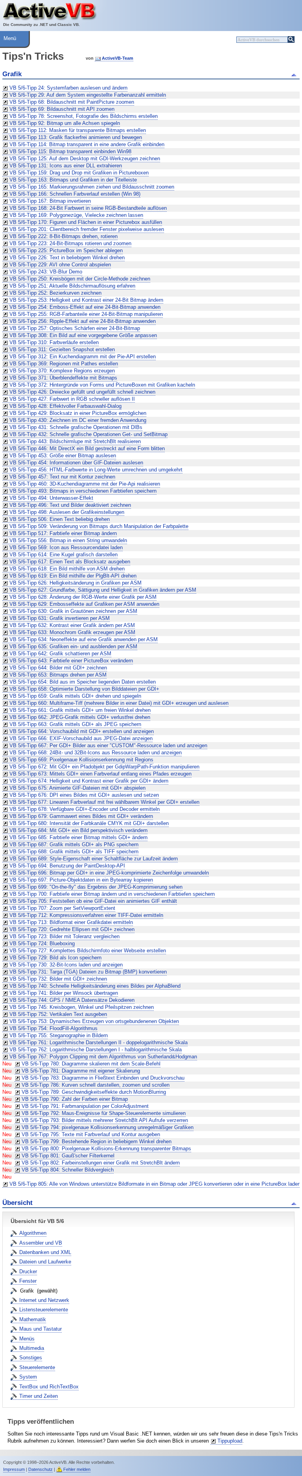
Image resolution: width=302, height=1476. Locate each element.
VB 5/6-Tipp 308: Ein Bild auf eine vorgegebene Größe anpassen (83, 335)
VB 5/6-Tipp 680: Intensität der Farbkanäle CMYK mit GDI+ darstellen (89, 823)
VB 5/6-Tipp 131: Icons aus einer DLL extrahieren (65, 166)
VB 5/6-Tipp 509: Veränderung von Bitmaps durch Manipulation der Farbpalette (98, 526)
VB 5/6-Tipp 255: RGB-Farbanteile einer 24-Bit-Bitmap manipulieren (86, 314)
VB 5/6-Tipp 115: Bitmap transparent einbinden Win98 (70, 151)
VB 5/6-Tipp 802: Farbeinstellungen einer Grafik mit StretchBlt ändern (101, 1163)
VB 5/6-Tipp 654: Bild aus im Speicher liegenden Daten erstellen (82, 682)
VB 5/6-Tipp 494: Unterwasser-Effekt (51, 498)
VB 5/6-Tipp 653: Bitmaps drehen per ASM (58, 675)
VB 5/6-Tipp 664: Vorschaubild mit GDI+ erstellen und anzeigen (81, 731)
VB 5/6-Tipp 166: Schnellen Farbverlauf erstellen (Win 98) (74, 194)
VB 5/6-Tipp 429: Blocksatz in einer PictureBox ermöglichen (77, 413)
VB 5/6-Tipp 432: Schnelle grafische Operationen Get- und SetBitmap (88, 434)
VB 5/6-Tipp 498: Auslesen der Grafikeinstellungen (66, 512)
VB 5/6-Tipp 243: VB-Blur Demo (45, 272)
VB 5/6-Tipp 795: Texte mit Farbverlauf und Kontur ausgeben (91, 1134)
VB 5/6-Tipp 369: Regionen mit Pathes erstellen (63, 364)
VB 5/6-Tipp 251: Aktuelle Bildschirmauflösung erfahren (72, 286)
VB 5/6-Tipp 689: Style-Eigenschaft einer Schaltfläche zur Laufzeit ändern (93, 859)
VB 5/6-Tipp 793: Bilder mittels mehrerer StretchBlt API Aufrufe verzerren (105, 1120)
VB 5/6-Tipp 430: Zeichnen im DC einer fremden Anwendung (77, 420)
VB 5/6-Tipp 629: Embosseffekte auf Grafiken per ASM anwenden (84, 604)
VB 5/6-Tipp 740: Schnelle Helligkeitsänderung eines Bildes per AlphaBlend (94, 986)
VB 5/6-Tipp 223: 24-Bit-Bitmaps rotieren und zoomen (70, 243)
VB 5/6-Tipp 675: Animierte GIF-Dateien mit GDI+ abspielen (77, 788)
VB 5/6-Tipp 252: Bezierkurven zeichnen (55, 293)
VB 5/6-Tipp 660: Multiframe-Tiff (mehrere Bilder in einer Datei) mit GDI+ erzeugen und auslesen (118, 703)
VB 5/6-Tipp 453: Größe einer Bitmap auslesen (62, 455)
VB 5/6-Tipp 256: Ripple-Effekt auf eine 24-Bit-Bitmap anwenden (82, 321)
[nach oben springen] (295, 74)
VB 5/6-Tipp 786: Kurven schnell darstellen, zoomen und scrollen (95, 1085)
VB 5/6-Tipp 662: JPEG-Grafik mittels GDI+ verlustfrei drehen (79, 717)
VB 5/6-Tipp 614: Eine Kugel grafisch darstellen (63, 554)
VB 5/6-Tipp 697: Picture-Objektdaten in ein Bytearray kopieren (81, 880)
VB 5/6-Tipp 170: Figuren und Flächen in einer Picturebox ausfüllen (85, 222)
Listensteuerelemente (43, 1310)
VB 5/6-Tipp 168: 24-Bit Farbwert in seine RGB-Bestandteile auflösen (88, 208)
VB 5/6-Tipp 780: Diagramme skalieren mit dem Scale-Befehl (91, 1064)
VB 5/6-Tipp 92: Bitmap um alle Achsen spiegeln (64, 123)
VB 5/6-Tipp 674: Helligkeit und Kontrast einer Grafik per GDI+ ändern (88, 781)
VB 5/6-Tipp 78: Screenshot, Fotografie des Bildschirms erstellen (83, 116)
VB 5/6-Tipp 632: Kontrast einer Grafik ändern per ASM (72, 625)
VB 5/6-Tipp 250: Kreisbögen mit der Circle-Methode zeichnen (79, 279)
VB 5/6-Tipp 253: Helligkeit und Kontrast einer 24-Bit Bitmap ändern (86, 300)
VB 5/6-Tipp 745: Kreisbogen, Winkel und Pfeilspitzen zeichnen (81, 1007)
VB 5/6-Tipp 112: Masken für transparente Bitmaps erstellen (77, 130)
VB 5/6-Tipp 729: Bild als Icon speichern (55, 958)
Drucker (28, 1271)
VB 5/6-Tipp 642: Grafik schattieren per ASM (60, 653)
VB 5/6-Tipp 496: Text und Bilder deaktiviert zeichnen (70, 505)
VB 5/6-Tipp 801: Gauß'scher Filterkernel (68, 1156)
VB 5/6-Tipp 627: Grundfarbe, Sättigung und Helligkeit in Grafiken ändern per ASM (102, 590)
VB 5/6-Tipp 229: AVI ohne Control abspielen (60, 265)
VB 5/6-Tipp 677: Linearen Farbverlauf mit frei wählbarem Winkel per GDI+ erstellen (104, 802)
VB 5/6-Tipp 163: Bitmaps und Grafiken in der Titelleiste (73, 180)
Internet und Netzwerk (44, 1300)
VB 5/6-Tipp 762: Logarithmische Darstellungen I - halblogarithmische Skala (95, 1049)
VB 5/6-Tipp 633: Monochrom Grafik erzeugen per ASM (72, 632)
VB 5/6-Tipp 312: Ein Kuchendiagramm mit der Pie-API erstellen (82, 356)
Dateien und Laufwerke (45, 1262)
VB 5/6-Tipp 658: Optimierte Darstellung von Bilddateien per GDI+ (84, 689)
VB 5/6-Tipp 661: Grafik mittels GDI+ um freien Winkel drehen (80, 710)
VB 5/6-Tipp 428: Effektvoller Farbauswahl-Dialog (65, 406)
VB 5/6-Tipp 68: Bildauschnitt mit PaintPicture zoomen (71, 102)
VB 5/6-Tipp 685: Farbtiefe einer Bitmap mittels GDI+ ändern (78, 837)
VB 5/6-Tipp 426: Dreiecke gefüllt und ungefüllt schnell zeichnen (82, 392)
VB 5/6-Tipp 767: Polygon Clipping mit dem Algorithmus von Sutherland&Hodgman (103, 1057)
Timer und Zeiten (38, 1396)
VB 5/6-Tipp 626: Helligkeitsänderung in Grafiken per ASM (75, 583)
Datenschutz (40, 1469)
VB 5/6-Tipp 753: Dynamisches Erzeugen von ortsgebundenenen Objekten (94, 1021)
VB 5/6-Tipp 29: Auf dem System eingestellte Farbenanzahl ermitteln (87, 95)
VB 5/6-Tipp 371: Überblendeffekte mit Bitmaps (63, 378)
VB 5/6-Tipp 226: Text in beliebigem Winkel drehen (67, 257)
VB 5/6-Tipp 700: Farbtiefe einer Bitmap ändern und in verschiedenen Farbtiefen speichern (112, 894)
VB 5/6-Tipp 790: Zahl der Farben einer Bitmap (75, 1099)
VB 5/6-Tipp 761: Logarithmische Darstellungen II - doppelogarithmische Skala (98, 1042)
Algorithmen (32, 1233)
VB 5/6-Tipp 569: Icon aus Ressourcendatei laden (66, 547)
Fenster (28, 1281)
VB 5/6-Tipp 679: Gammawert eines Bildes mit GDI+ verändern (81, 816)
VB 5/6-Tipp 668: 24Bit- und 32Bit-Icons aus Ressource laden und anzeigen (95, 752)
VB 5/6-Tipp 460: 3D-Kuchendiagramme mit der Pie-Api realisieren (84, 484)
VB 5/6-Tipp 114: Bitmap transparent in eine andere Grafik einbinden (86, 144)
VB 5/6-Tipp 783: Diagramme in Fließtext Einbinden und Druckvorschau (103, 1078)
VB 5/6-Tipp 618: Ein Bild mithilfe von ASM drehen (67, 569)
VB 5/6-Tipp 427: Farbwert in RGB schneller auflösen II (72, 399)
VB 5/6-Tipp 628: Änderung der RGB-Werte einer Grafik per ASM (83, 597)
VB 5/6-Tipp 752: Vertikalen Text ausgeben (58, 1014)
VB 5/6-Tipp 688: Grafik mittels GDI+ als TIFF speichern (73, 851)
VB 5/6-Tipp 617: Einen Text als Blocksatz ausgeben (69, 562)
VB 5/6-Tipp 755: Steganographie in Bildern (58, 1035)
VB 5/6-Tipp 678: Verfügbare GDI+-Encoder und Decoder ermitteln (84, 809)
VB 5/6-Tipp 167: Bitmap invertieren (50, 201)
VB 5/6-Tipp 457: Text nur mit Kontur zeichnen (62, 477)
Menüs (27, 1339)
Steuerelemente (37, 1367)
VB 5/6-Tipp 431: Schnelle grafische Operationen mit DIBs (75, 427)
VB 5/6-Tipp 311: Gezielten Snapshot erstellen (62, 349)
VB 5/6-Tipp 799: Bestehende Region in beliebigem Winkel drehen (96, 1141)
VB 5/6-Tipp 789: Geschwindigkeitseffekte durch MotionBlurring (94, 1092)
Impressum (14, 1469)
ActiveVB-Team (117, 58)
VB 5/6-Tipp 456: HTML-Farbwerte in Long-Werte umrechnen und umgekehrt (95, 470)
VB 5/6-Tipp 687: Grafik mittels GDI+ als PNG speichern (73, 844)
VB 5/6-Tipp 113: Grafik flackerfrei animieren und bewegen (75, 137)
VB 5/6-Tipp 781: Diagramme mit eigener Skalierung (81, 1071)
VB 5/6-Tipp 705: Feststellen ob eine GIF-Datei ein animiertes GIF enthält (93, 901)
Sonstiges (30, 1357)
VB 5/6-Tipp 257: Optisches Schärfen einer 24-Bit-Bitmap (74, 328)
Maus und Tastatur (40, 1329)
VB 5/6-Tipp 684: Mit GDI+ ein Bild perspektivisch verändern (78, 830)
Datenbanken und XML (45, 1252)
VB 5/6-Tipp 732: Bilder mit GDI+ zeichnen (58, 979)
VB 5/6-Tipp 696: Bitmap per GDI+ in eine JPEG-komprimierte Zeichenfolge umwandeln (109, 873)
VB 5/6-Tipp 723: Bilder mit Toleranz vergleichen (64, 936)
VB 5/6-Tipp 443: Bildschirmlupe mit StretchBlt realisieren (75, 441)
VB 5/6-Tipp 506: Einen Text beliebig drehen (59, 519)
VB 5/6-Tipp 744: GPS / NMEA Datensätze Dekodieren (71, 1000)
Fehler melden (76, 1469)
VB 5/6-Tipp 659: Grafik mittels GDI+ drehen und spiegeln (75, 696)
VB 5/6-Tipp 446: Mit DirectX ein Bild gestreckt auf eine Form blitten (87, 448)
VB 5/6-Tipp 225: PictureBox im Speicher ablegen (66, 250)
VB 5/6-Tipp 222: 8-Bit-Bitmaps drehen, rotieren (63, 236)
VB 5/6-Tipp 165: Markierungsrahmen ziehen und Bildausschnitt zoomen (91, 187)
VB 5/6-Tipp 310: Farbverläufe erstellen (54, 342)
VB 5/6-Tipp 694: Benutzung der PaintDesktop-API (67, 866)
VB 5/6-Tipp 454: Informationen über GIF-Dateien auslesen (76, 463)
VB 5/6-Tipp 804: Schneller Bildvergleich (68, 1170)
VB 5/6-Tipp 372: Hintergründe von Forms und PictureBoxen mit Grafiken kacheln (102, 385)
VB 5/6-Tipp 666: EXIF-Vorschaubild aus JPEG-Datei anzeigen (81, 738)
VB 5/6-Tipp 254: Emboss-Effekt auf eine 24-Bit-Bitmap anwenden (84, 307)
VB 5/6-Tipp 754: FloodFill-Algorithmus (53, 1028)
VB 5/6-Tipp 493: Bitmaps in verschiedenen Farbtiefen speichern (83, 491)
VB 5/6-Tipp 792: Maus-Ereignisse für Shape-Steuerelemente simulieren (104, 1113)
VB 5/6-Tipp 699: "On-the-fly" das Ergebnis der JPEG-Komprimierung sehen (95, 887)
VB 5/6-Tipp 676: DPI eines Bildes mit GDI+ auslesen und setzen (84, 795)
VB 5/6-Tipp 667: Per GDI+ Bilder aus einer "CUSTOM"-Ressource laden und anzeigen (108, 745)
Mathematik (32, 1319)
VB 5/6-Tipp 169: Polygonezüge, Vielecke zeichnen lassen (76, 215)
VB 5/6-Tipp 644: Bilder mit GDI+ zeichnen (58, 668)
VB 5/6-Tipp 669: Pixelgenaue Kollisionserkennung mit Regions (81, 760)
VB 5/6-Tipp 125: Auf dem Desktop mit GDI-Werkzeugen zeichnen (84, 158)
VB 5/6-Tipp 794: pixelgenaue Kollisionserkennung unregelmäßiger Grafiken (107, 1127)
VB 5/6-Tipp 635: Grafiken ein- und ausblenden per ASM (73, 646)
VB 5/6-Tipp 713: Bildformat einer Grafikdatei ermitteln (71, 922)
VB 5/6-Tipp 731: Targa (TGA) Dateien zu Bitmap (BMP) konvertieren (88, 972)
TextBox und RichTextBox (49, 1387)
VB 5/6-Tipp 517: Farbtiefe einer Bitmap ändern (63, 533)
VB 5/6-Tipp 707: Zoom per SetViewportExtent (62, 908)
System (28, 1377)
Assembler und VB (40, 1243)
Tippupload (229, 1441)
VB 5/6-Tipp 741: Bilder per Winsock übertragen (63, 993)
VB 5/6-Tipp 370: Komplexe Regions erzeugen (62, 371)
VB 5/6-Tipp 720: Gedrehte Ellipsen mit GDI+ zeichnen (71, 929)
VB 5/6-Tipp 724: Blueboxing (42, 943)
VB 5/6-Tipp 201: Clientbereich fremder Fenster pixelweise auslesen (86, 229)
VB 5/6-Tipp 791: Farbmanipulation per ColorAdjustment (85, 1106)
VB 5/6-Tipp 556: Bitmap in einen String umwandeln (68, 540)
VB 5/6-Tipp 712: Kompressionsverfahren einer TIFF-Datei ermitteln (86, 915)
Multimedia (31, 1348)
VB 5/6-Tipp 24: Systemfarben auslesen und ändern (68, 88)
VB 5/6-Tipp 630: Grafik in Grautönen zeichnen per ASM (73, 611)
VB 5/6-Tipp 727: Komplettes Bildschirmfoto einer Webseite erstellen (87, 950)
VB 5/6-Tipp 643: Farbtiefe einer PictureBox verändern (71, 661)
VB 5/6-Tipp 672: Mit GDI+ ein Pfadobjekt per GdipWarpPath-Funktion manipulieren (104, 767)
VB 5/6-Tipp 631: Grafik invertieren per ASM (59, 618)
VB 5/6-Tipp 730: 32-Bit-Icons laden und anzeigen (66, 965)
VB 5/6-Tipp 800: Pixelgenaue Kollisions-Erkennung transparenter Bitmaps (106, 1148)
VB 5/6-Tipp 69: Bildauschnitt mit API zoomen (61, 109)
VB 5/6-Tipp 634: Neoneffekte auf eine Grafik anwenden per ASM (83, 639)
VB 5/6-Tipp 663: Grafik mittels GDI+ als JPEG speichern (75, 724)
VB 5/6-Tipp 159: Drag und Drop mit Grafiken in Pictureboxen (79, 173)
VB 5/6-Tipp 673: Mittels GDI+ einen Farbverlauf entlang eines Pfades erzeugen (100, 774)
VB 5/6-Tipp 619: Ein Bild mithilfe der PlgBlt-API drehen (72, 576)
